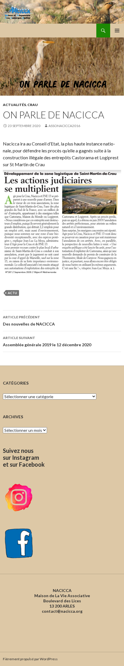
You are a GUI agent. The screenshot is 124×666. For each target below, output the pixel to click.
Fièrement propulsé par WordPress (30, 659)
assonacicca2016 (64, 126)
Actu (12, 293)
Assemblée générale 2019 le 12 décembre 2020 (47, 341)
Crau (32, 105)
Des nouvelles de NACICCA (29, 320)
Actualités (14, 105)
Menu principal (117, 30)
